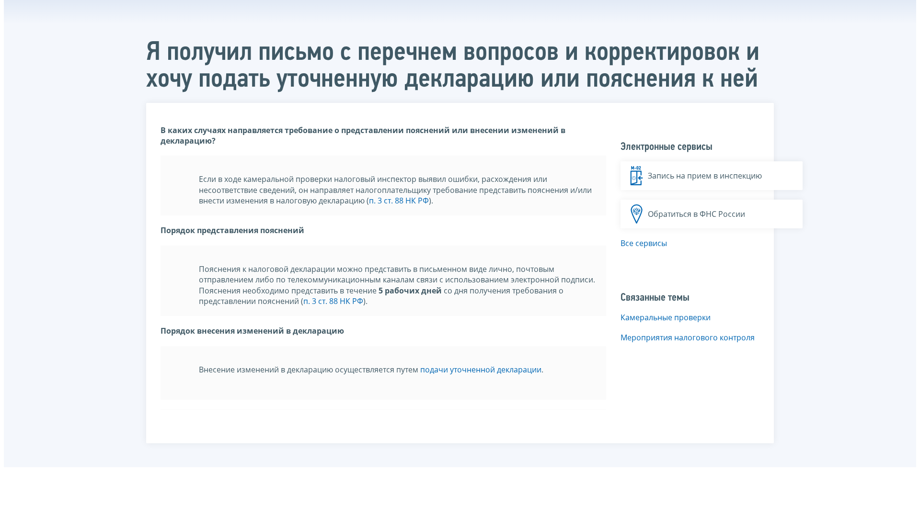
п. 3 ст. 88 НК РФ (399, 200)
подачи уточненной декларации (480, 369)
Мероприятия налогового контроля (688, 337)
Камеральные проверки (666, 317)
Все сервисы (644, 243)
